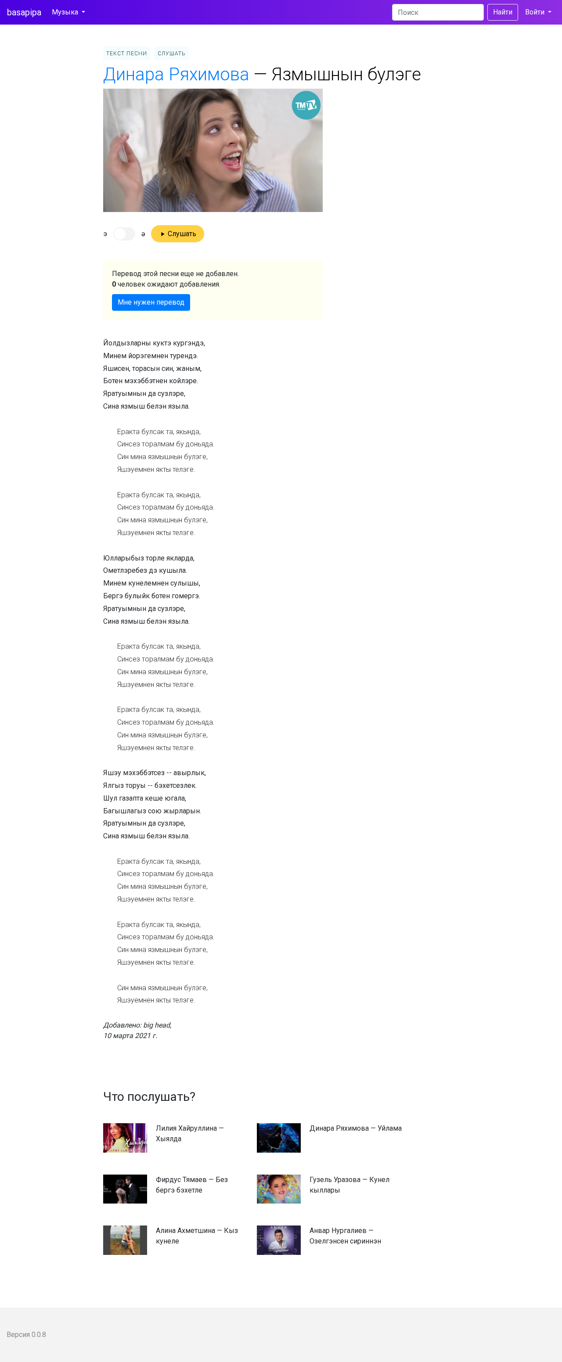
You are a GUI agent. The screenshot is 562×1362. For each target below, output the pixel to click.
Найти (502, 12)
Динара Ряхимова (176, 74)
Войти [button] (535, 12)
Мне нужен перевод (151, 302)
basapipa (24, 12)
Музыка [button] (66, 12)
